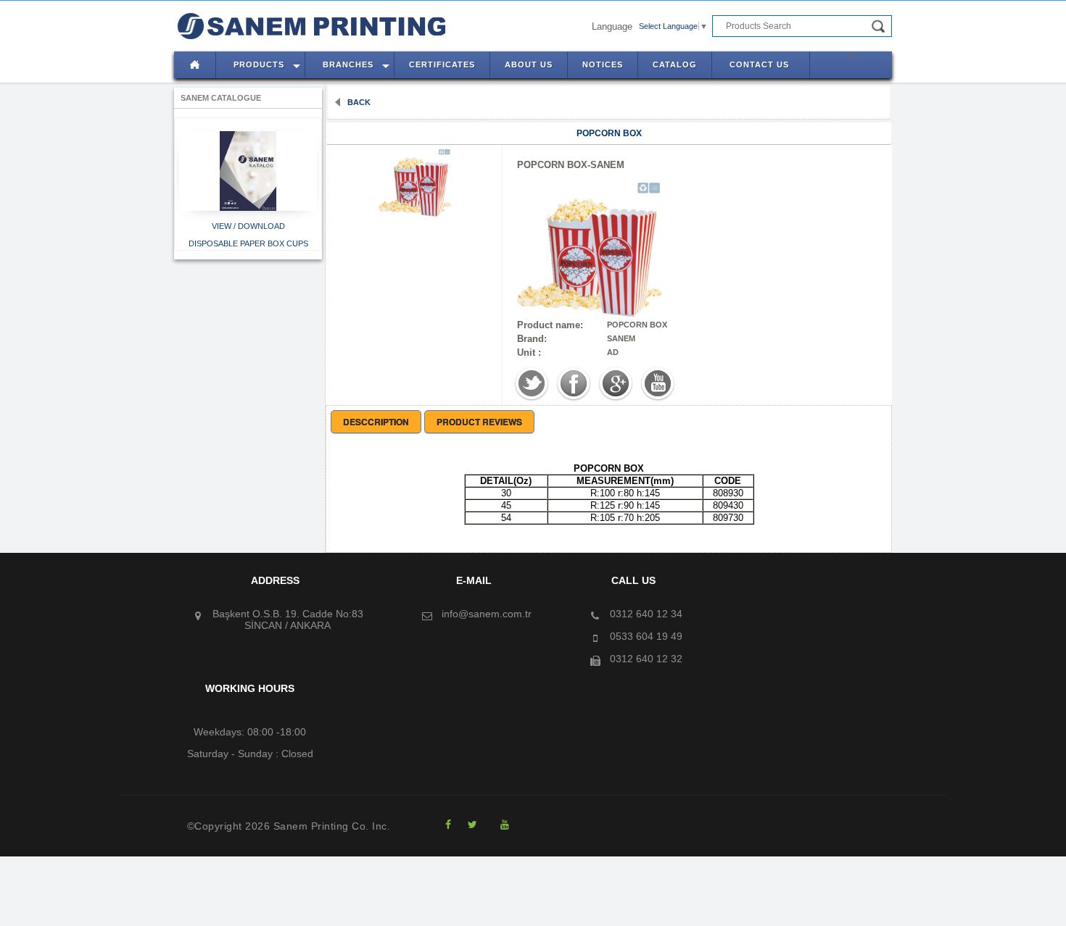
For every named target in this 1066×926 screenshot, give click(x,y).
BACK (358, 102)
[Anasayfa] (191, 36)
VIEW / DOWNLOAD (248, 226)
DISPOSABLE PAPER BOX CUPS (248, 243)
